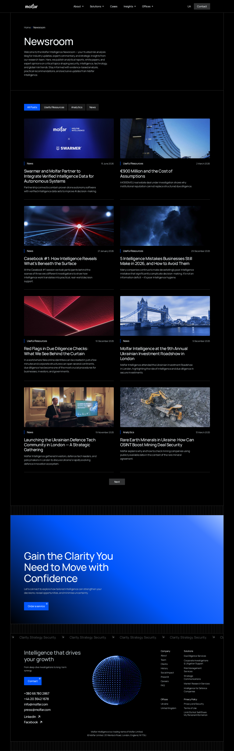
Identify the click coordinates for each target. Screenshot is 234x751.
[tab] (32, 107)
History (164, 668)
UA (189, 6)
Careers (165, 681)
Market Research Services (196, 683)
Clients (164, 664)
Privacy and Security (194, 704)
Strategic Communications (192, 677)
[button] (78, 6)
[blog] (69, 138)
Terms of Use (190, 708)
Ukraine (164, 704)
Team (163, 660)
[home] (31, 6)
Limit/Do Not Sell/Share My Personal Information (195, 713)
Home (27, 27)
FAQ (163, 685)
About (164, 655)
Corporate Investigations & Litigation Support (196, 662)
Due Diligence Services (195, 655)
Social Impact (167, 672)
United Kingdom (168, 708)
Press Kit (165, 677)
